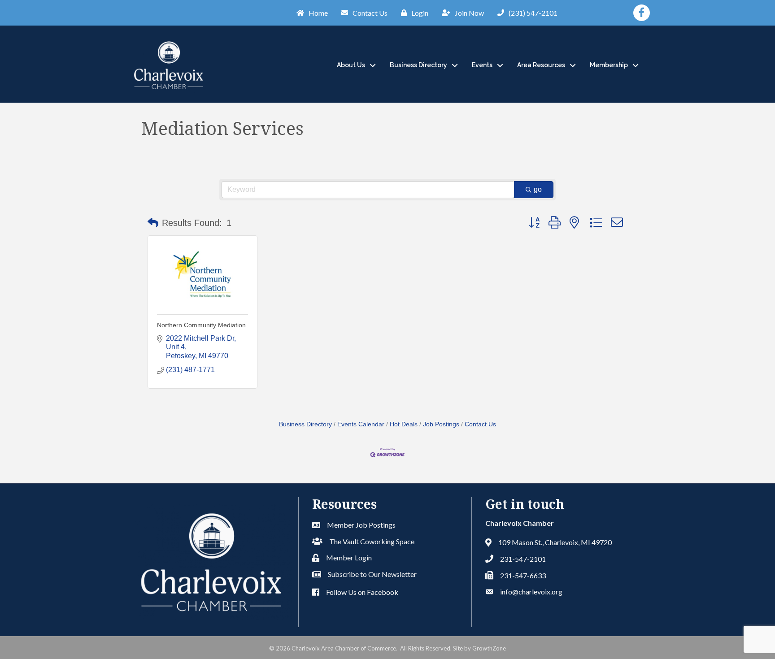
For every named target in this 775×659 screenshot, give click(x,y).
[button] (153, 223)
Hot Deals (404, 424)
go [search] (538, 189)
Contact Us (480, 424)
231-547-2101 (523, 559)
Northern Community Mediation (201, 325)
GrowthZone (489, 648)
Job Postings (441, 424)
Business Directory (418, 65)
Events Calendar (360, 424)
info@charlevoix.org (531, 591)
